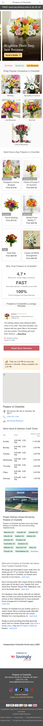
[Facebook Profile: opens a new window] (16, 689)
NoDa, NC (32, 547)
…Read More (21, 334)
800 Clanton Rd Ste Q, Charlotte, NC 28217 (21, 677)
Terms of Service (5, 717)
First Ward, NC (21, 540)
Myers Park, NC (21, 547)
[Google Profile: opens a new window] (26, 689)
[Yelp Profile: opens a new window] (32, 689)
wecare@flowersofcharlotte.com (21, 682)
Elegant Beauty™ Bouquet (18, 316)
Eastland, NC (19, 536)
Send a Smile (11, 55)
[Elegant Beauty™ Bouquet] (7, 316)
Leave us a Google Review (21, 697)
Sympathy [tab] (20, 66)
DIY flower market (27, 625)
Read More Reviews (21, 348)
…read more (25, 577)
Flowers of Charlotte (22, 2)
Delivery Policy (5, 720)
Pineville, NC (8, 551)
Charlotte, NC (21, 532)
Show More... (35, 551)
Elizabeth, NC (8, 540)
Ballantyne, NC (9, 532)
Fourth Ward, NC (9, 543)
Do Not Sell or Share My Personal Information (28, 720)
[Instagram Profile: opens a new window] (11, 689)
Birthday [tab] (8, 66)
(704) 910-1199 (13, 417)
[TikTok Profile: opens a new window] (21, 689)
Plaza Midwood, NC (22, 551)
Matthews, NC (8, 547)
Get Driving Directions (15, 421)
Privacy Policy (18, 717)
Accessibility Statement (33, 717)
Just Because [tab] (32, 66)
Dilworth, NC (8, 536)
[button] (38, 721)
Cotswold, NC (33, 532)
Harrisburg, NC (23, 543)
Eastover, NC (31, 536)
